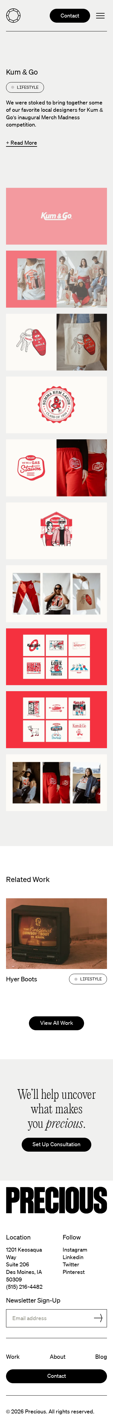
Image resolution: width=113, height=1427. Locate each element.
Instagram (75, 1249)
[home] (13, 15)
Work (13, 1356)
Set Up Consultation (56, 1144)
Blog (101, 1356)
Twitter (71, 1264)
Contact (70, 15)
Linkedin (73, 1257)
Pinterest (74, 1271)
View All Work (56, 1022)
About (57, 1356)
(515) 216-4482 (24, 1286)
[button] (100, 15)
